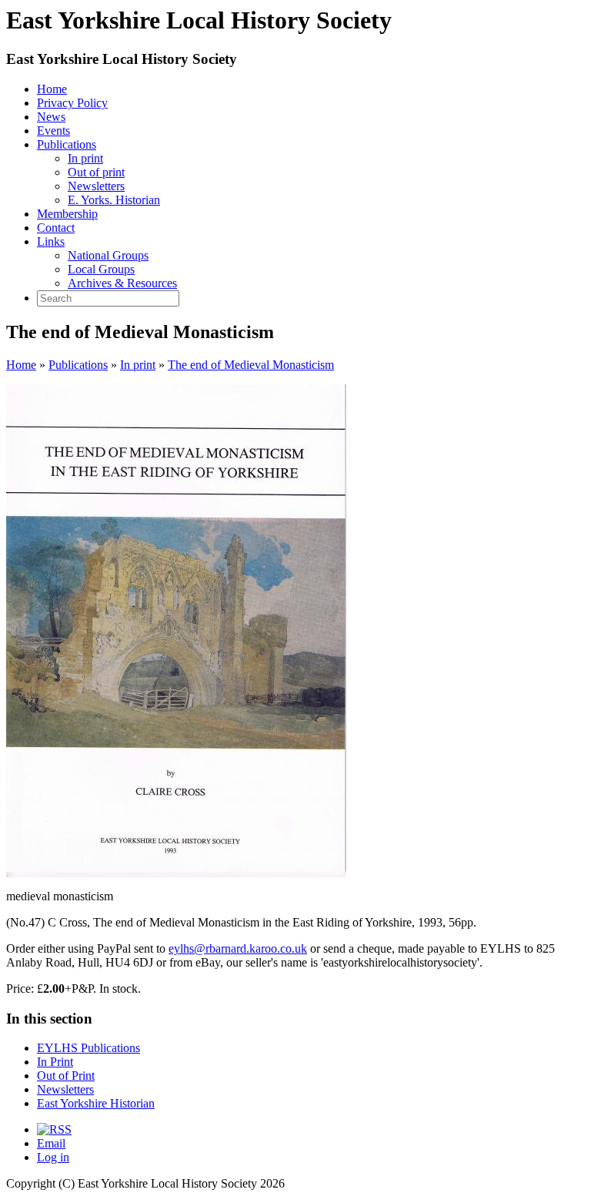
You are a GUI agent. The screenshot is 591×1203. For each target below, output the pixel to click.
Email (51, 1143)
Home (52, 89)
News (51, 116)
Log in (53, 1157)
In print (85, 158)
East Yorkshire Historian (96, 1103)
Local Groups (101, 269)
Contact (56, 227)
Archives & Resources (122, 283)
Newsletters (96, 186)
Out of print (96, 172)
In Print (55, 1061)
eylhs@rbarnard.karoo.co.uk (238, 948)
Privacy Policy (72, 102)
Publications (66, 144)
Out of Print (66, 1075)
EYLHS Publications (88, 1047)
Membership (67, 213)
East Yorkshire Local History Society (121, 59)
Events (53, 130)
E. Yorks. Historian (114, 199)
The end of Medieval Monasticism (251, 364)
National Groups (108, 255)
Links (51, 241)
